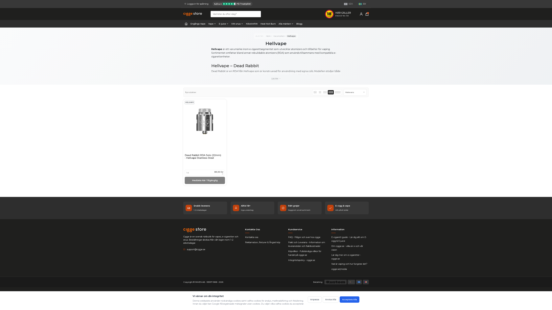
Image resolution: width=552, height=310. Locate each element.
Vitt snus (236, 24)
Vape (210, 24)
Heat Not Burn (268, 24)
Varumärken (279, 36)
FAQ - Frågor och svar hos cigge (304, 237)
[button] (355, 92)
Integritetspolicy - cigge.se (301, 260)
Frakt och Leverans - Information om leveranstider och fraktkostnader (306, 244)
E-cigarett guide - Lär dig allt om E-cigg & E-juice (349, 239)
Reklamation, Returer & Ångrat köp (262, 242)
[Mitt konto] (361, 14)
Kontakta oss (251, 237)
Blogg (299, 24)
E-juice (222, 24)
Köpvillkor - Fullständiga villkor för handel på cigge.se (304, 253)
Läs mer (274, 78)
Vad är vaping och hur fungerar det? (349, 264)
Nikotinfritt (252, 24)
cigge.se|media (339, 269)
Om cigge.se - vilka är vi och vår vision (347, 248)
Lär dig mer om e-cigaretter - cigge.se (346, 257)
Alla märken (285, 24)
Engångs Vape (197, 24)
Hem (268, 36)
